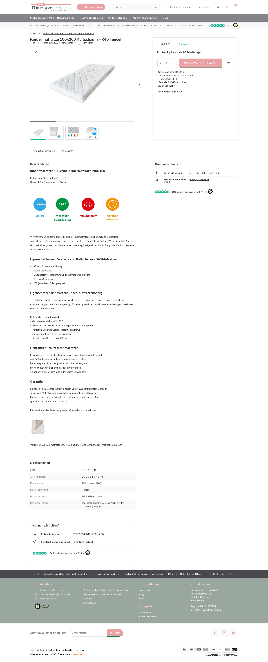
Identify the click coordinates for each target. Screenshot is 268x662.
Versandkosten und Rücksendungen (102, 594)
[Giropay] (198, 649)
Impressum (144, 589)
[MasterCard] (184, 649)
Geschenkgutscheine (181, 6)
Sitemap (81, 650)
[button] (139, 85)
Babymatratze (66, 17)
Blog (165, 17)
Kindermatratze (117, 17)
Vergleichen (88, 43)
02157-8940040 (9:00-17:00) (88, 534)
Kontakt (87, 598)
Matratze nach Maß (42, 17)
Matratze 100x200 (49, 43)
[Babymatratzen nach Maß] (51, 7)
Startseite (35, 33)
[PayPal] (227, 649)
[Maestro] (191, 649)
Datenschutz (68, 650)
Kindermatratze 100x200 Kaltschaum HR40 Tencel (68, 33)
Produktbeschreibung (43, 150)
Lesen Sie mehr (166, 85)
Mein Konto (89, 602)
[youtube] (233, 633)
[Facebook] (215, 633)
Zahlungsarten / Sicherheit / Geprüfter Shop (106, 589)
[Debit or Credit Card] (234, 649)
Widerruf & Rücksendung (48, 650)
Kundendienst (204, 6)
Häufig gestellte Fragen (51, 589)
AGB (32, 650)
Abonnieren (115, 632)
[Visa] (213, 649)
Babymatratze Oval (92, 17)
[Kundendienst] (60, 584)
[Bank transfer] (220, 649)
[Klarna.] (206, 649)
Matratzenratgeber (145, 17)
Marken (143, 598)
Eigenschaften (66, 150)
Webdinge (77, 654)
